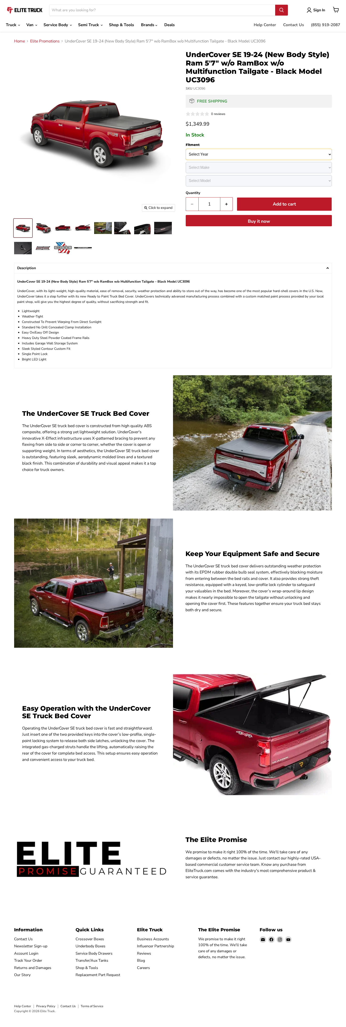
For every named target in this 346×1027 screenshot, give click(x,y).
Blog (141, 960)
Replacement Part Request (98, 975)
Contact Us (293, 25)
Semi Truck (89, 25)
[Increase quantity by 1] (226, 204)
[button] (173, 268)
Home (19, 41)
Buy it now (259, 221)
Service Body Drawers (94, 953)
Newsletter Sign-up (30, 946)
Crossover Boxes (90, 939)
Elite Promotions (45, 41)
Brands (148, 25)
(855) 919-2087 (325, 25)
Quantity (193, 193)
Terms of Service (92, 1006)
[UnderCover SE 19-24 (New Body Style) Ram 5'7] (23, 228)
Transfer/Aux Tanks (92, 960)
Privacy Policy (45, 1006)
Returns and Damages (32, 967)
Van (30, 25)
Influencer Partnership (155, 946)
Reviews (144, 953)
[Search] (281, 10)
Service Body (56, 25)
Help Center (265, 25)
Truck (11, 25)
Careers (143, 967)
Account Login (26, 953)
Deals (169, 25)
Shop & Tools (121, 25)
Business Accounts (153, 939)
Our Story (22, 975)
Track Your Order (28, 960)
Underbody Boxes (90, 946)
